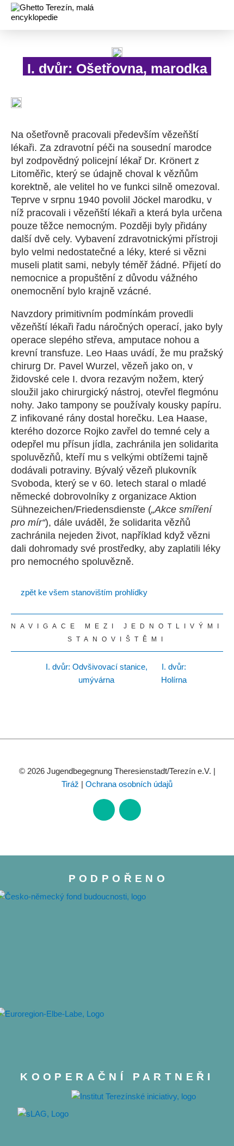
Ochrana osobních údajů (129, 784)
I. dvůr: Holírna (174, 673)
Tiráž (70, 784)
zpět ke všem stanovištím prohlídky (84, 592)
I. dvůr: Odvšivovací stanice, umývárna (96, 673)
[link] (104, 810)
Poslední (214, 673)
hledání (197, 17)
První (20, 673)
